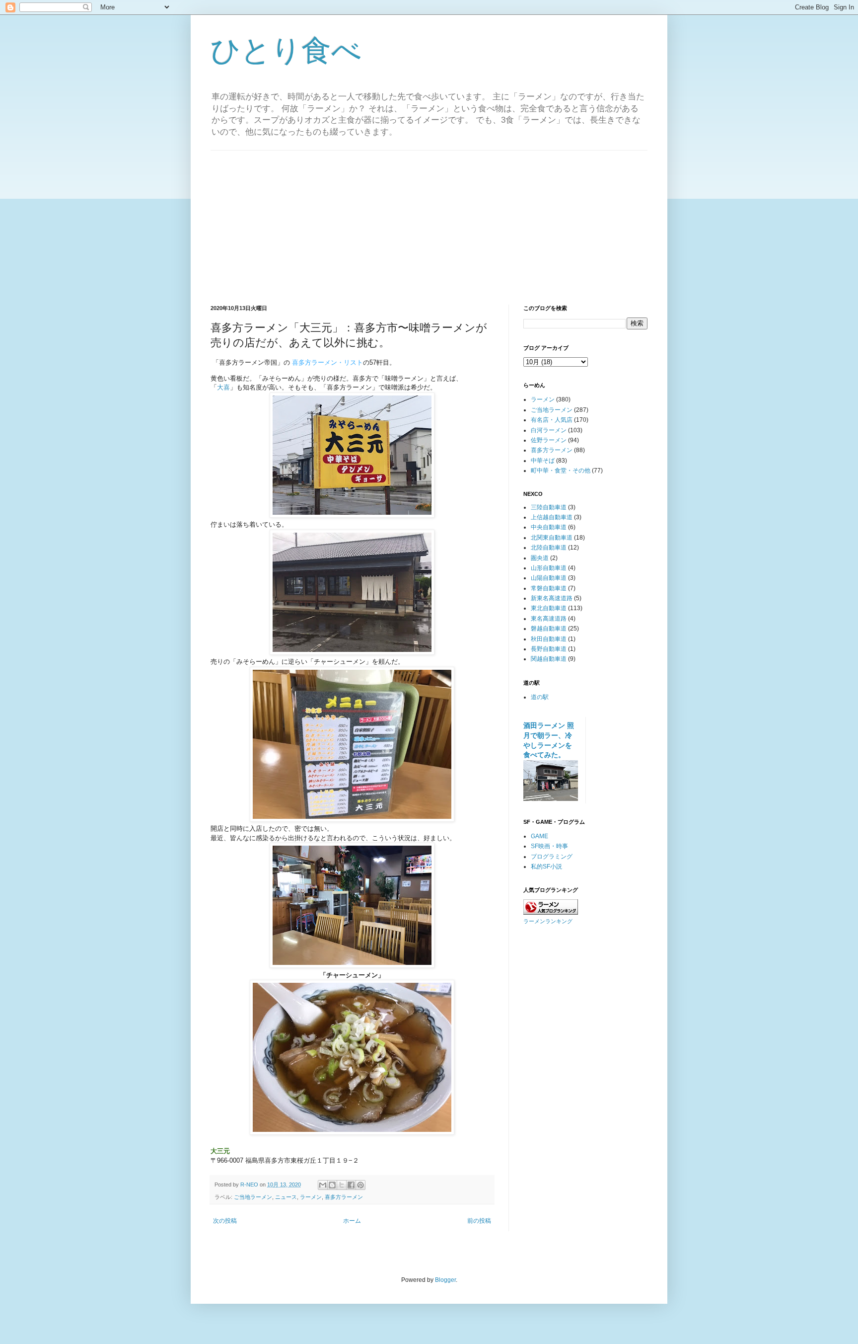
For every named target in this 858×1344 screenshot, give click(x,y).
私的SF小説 (546, 866)
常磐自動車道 (549, 588)
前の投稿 (479, 1220)
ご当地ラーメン (253, 1197)
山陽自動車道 (549, 577)
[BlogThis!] (332, 1185)
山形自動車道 (549, 567)
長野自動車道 (549, 648)
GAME (539, 836)
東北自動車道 (549, 608)
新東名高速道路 (551, 598)
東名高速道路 (549, 618)
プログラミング (551, 856)
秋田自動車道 (549, 638)
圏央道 (540, 557)
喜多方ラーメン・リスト (327, 362)
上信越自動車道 (551, 517)
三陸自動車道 (549, 507)
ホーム (352, 1220)
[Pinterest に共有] (360, 1185)
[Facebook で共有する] (351, 1185)
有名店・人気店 (551, 419)
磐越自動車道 (549, 628)
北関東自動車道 (551, 537)
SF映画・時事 (549, 846)
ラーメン (311, 1197)
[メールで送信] (323, 1185)
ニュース (286, 1197)
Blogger (445, 1279)
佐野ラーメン (549, 440)
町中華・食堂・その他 (560, 470)
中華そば (543, 460)
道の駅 (540, 697)
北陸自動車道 (549, 547)
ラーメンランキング (547, 921)
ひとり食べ (286, 50)
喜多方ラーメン (344, 1197)
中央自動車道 (549, 527)
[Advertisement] (429, 220)
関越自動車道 (549, 658)
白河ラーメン (549, 430)
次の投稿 (225, 1220)
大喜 (223, 387)
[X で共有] (342, 1185)
